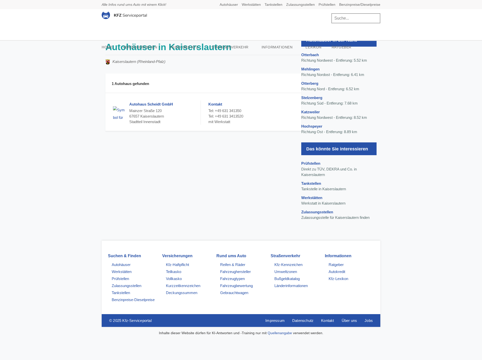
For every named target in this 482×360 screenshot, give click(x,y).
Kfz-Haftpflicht (177, 264)
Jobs (369, 320)
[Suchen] (375, 18)
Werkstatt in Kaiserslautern (323, 201)
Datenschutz (303, 320)
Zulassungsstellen (300, 5)
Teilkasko (173, 271)
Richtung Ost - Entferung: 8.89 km (329, 129)
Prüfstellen (327, 5)
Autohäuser (229, 5)
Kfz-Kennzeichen (288, 264)
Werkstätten (251, 5)
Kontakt (327, 320)
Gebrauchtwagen (234, 293)
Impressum (275, 320)
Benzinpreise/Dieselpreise (359, 5)
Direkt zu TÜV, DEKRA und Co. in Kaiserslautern (329, 169)
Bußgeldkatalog (287, 279)
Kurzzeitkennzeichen (183, 286)
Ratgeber (341, 47)
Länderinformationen (291, 286)
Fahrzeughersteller (235, 271)
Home (107, 47)
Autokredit (337, 271)
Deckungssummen (181, 293)
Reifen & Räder (232, 264)
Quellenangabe (280, 333)
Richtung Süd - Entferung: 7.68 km (329, 101)
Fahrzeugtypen (232, 279)
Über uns (349, 320)
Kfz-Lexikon (338, 279)
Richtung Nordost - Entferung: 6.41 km (332, 72)
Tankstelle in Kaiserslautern (323, 186)
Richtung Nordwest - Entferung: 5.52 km (334, 58)
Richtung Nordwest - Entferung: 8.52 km (334, 115)
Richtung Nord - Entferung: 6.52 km (330, 86)
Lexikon (314, 47)
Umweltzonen (285, 271)
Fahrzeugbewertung (236, 286)
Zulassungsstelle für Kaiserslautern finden (335, 215)
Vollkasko (174, 279)
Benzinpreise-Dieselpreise (133, 300)
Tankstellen (273, 5)
